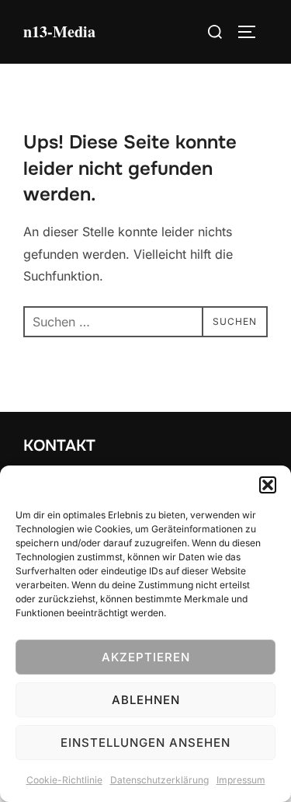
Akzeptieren (146, 657)
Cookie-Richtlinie (64, 780)
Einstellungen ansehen (145, 742)
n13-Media (59, 31)
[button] (267, 485)
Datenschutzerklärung (159, 780)
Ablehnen (146, 699)
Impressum (241, 780)
